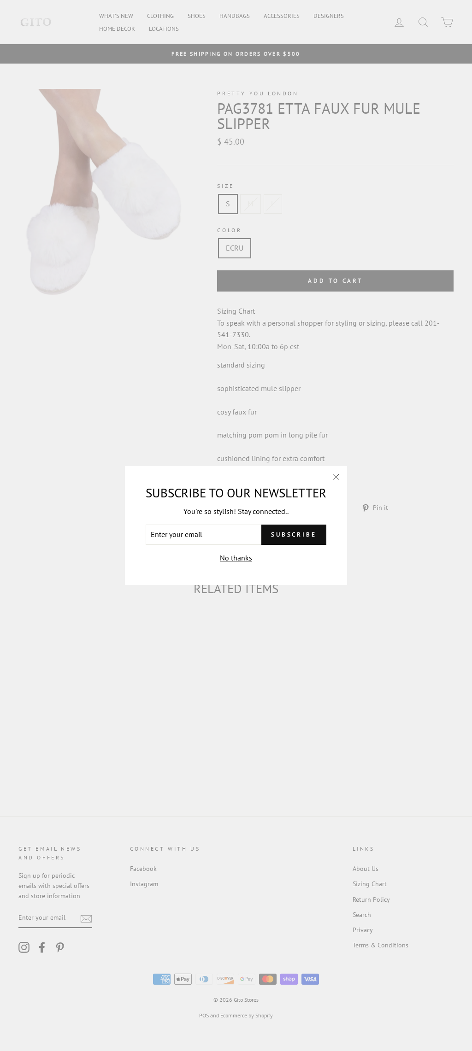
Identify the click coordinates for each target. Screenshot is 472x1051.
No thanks (236, 557)
